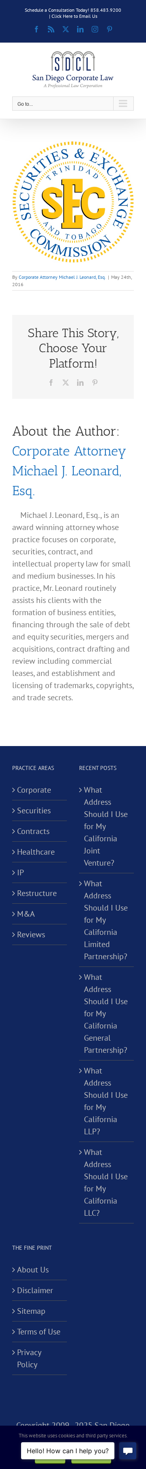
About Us (33, 1269)
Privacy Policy (29, 1358)
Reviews (31, 934)
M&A (26, 914)
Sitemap (31, 1311)
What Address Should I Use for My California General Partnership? (106, 1013)
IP (20, 872)
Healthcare (36, 852)
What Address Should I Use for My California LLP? (106, 1101)
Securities (34, 810)
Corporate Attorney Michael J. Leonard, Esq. (62, 277)
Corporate (34, 790)
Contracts (33, 831)
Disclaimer (35, 1290)
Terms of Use (38, 1331)
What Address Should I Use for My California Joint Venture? (106, 826)
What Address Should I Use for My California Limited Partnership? (106, 920)
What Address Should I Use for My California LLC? (106, 1182)
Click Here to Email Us (74, 16)
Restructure (37, 893)
